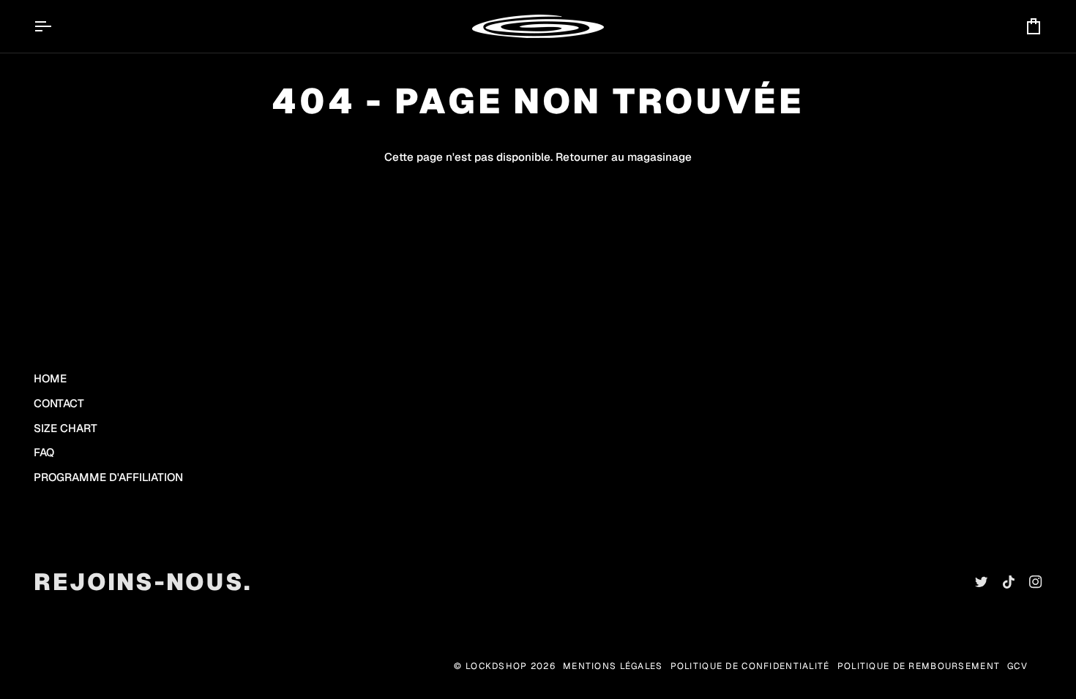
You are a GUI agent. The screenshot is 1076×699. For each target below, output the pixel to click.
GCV (1017, 666)
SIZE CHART (65, 428)
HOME (50, 378)
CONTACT (59, 403)
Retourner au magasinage (624, 157)
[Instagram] (1035, 582)
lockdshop (497, 666)
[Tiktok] (1009, 582)
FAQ (44, 452)
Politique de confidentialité (750, 666)
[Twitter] (981, 582)
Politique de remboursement (918, 666)
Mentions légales (613, 666)
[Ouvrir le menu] (56, 26)
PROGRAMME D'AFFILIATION (108, 477)
